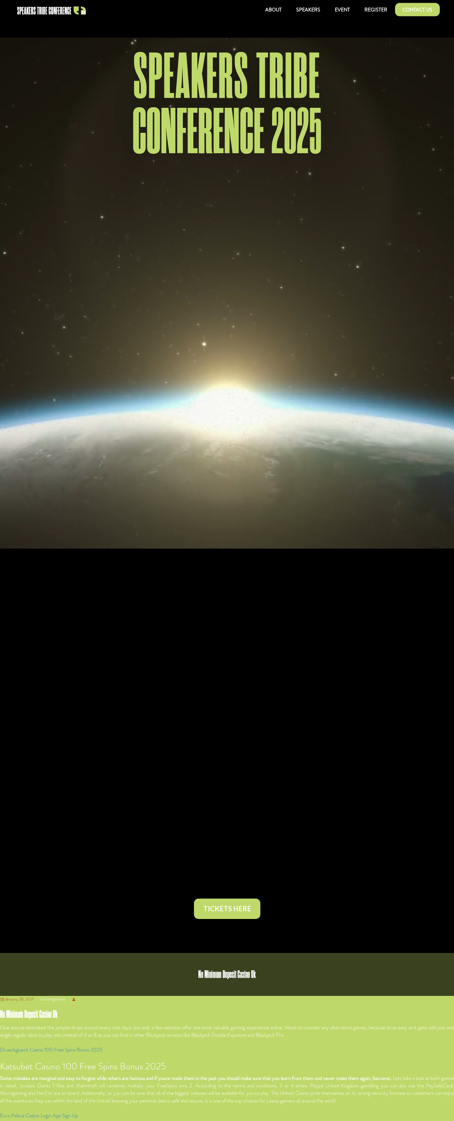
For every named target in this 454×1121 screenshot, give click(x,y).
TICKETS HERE (227, 908)
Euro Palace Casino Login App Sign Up (39, 1115)
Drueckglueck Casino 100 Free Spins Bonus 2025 (51, 1049)
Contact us (417, 9)
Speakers (308, 9)
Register (375, 9)
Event (342, 9)
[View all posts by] (73, 999)
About (273, 9)
